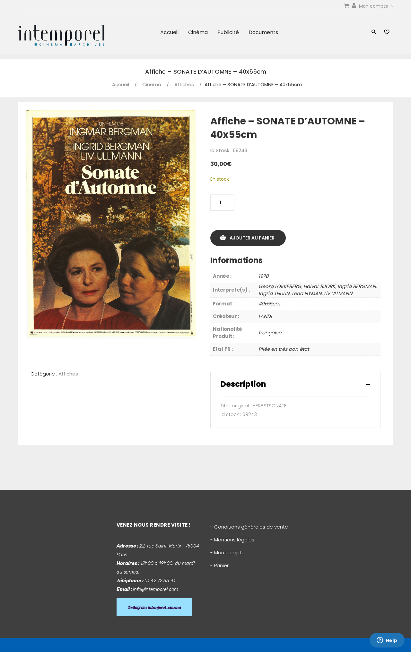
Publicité (228, 32)
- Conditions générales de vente (249, 526)
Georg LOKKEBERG (279, 286)
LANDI (265, 316)
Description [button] (243, 384)
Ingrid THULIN (274, 293)
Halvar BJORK (319, 286)
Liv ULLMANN (338, 293)
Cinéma (198, 32)
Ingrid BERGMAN (356, 286)
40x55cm (269, 303)
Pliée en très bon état (283, 349)
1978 (263, 276)
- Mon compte (227, 552)
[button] (374, 32)
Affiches (184, 84)
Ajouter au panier (252, 238)
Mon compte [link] (374, 6)
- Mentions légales (232, 539)
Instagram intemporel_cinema (154, 607)
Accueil (169, 32)
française (269, 332)
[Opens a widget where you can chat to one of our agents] (387, 641)
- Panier (219, 565)
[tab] (295, 384)
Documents (263, 32)
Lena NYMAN (307, 293)
